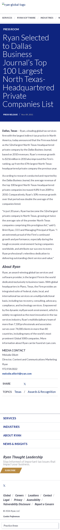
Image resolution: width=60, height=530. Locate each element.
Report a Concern (44, 504)
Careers (19, 495)
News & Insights (15, 444)
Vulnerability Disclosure (16, 504)
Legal (6, 500)
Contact (47, 495)
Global (7, 495)
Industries (47, 17)
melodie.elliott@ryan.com (17, 373)
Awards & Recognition (42, 391)
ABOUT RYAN (12, 435)
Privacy (18, 500)
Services (7, 17)
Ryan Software (26, 17)
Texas (17, 391)
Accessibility (33, 500)
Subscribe (10, 470)
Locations (33, 495)
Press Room (11, 29)
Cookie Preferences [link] (11, 516)
